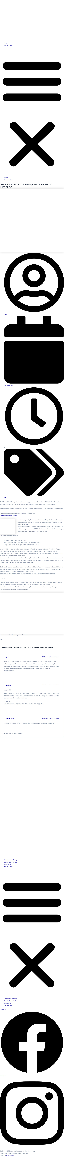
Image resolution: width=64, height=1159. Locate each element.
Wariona (8, 685)
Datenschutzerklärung (10, 860)
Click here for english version (8, 515)
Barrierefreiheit (8, 45)
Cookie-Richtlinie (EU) (10, 862)
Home (6, 43)
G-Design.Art (10, 1155)
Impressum (7, 864)
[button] (32, 113)
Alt (5, 497)
